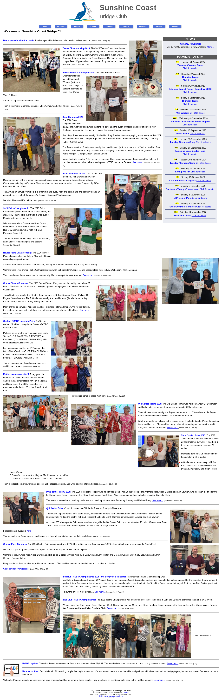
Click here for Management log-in (111, 696)
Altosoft (127, 692)
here (29, 531)
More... (210, 47)
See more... (138, 162)
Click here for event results (16, 569)
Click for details (190, 68)
